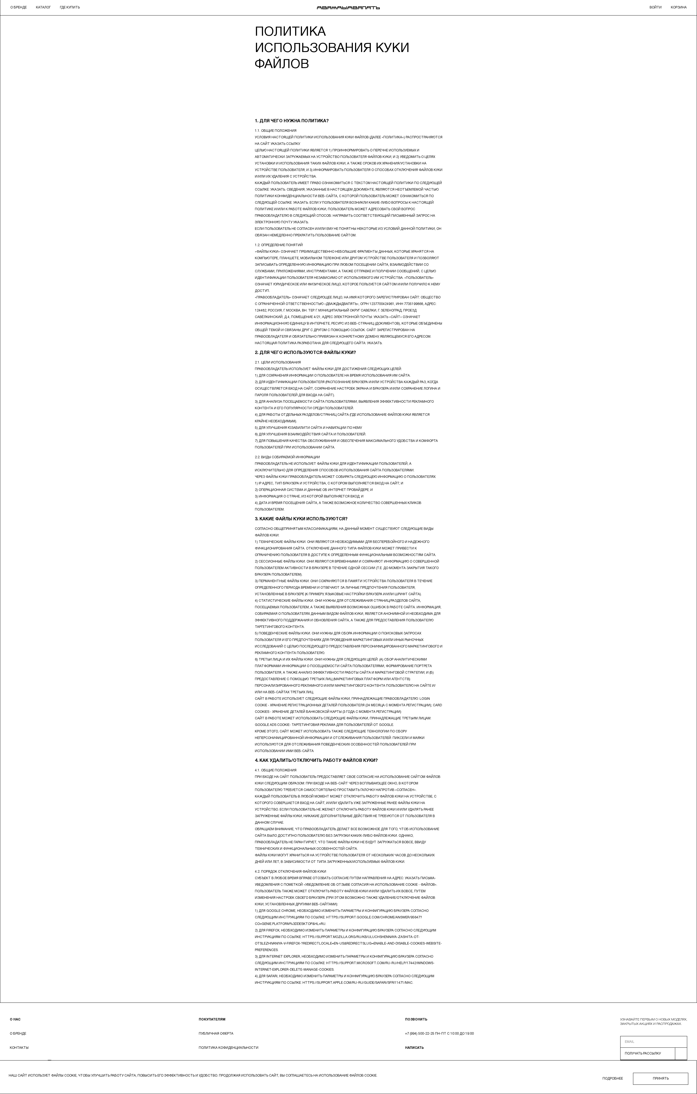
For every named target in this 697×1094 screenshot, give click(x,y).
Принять (661, 1078)
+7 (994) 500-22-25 (419, 1033)
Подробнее (613, 1078)
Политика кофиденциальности (228, 1047)
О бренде (18, 7)
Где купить (70, 7)
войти (656, 7)
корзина (679, 7)
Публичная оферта (216, 1033)
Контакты (19, 1047)
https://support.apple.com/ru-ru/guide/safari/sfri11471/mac (357, 982)
